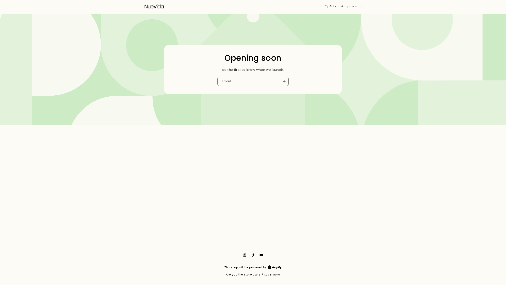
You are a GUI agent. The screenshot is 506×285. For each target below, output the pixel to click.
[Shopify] (275, 267)
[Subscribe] (284, 81)
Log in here (272, 274)
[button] (343, 6)
